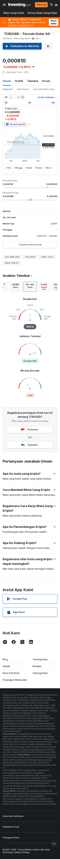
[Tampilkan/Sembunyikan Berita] (22, 97)
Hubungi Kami (40, 673)
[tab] (15, 287)
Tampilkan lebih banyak (30, 244)
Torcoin (50, 257)
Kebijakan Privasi (11, 827)
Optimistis (33, 444)
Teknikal (32, 81)
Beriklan (37, 666)
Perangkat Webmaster (15, 679)
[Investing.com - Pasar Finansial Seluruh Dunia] (19, 5)
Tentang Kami (40, 659)
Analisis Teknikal (16, 276)
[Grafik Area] (10, 97)
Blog (5, 659)
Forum (46, 81)
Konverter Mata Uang (43, 89)
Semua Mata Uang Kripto (42, 12)
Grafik (19, 81)
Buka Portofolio (11, 673)
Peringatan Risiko (11, 837)
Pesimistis (33, 429)
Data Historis (23, 89)
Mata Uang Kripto (13, 12)
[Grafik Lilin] (6, 97)
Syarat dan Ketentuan (13, 816)
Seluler (6, 666)
